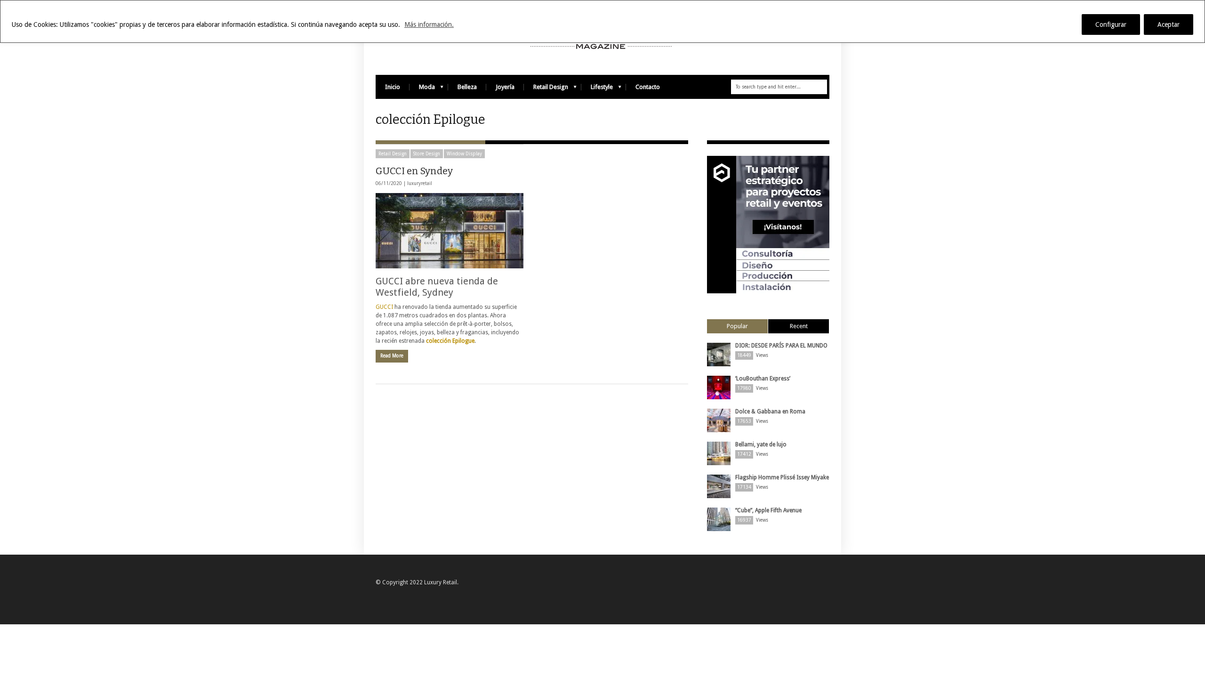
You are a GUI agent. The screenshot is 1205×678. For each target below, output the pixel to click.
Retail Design (546, 89)
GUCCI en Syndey (414, 171)
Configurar (1110, 24)
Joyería (505, 86)
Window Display (464, 153)
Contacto (647, 86)
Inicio (392, 86)
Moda (422, 89)
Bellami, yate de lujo (761, 444)
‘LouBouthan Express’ (762, 378)
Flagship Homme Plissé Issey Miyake (782, 477)
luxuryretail (419, 183)
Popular (737, 326)
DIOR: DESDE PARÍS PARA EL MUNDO (781, 345)
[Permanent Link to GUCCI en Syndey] (449, 230)
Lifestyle (597, 89)
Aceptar (1168, 24)
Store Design (426, 153)
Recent (799, 326)
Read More (391, 355)
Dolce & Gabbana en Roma (770, 411)
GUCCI (385, 307)
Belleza (467, 86)
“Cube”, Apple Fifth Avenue (768, 510)
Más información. (429, 24)
